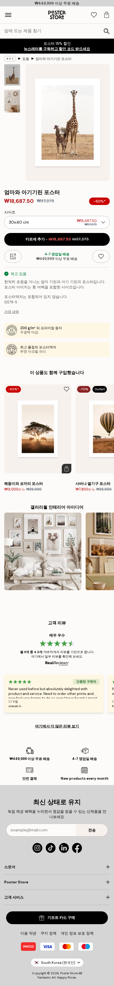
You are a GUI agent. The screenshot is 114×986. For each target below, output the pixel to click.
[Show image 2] (12, 101)
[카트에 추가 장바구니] (66, 468)
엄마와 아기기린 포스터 (54, 59)
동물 (25, 59)
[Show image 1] (12, 75)
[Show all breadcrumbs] (10, 58)
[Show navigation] (8, 15)
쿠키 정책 (48, 933)
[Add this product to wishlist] (101, 256)
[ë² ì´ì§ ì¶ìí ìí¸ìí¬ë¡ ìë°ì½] (42, 551)
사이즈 (9, 212)
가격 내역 (11, 311)
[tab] (93, 15)
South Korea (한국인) (58, 962)
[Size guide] (13, 256)
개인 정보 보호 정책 (77, 933)
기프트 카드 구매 (61, 917)
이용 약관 (28, 933)
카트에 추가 (57, 239)
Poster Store (69, 973)
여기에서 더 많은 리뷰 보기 (57, 726)
